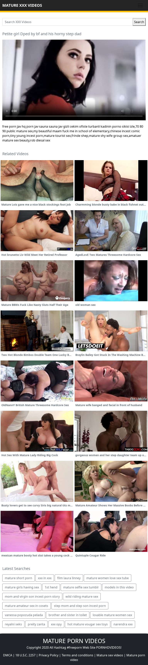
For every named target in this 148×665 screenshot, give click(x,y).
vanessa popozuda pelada (24, 615)
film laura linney (69, 578)
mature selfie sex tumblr (81, 587)
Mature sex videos (110, 655)
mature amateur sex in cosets (26, 606)
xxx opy (56, 624)
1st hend (51, 587)
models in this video (119, 587)
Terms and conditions (77, 655)
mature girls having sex (22, 587)
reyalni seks (13, 624)
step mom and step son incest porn (80, 606)
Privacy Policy (48, 655)
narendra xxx (123, 624)
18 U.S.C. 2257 (25, 655)
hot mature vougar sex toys (87, 624)
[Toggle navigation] (140, 5)
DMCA (7, 655)
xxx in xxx (44, 578)
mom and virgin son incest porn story (32, 596)
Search (139, 22)
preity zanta (36, 624)
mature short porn (18, 578)
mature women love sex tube (107, 578)
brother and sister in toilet (68, 615)
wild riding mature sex (82, 596)
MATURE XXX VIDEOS (22, 5)
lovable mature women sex (112, 615)
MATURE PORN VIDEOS (74, 641)
